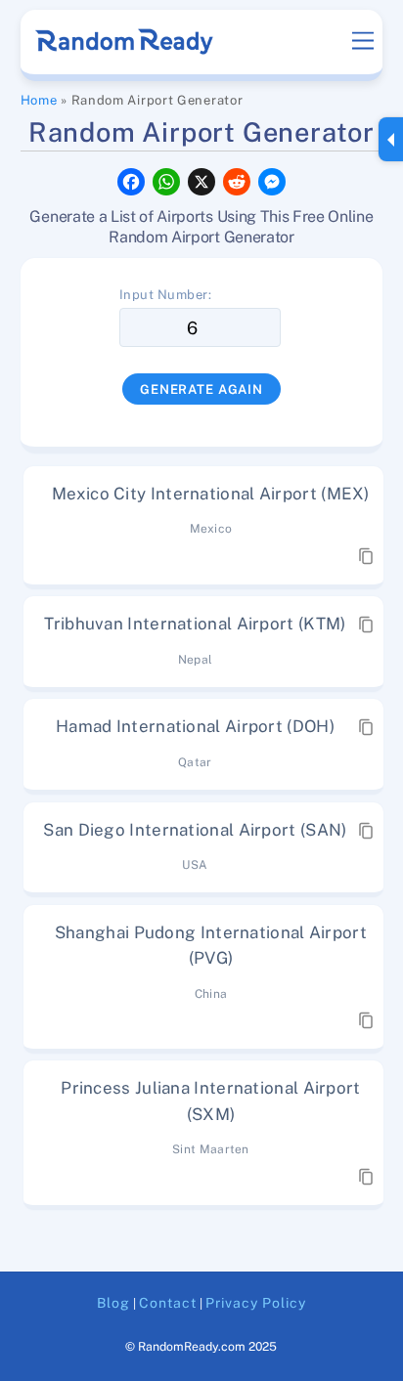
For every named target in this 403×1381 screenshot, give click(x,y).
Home (39, 100)
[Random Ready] (125, 48)
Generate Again (201, 389)
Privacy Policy (255, 1303)
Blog (113, 1303)
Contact (168, 1303)
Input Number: (165, 294)
